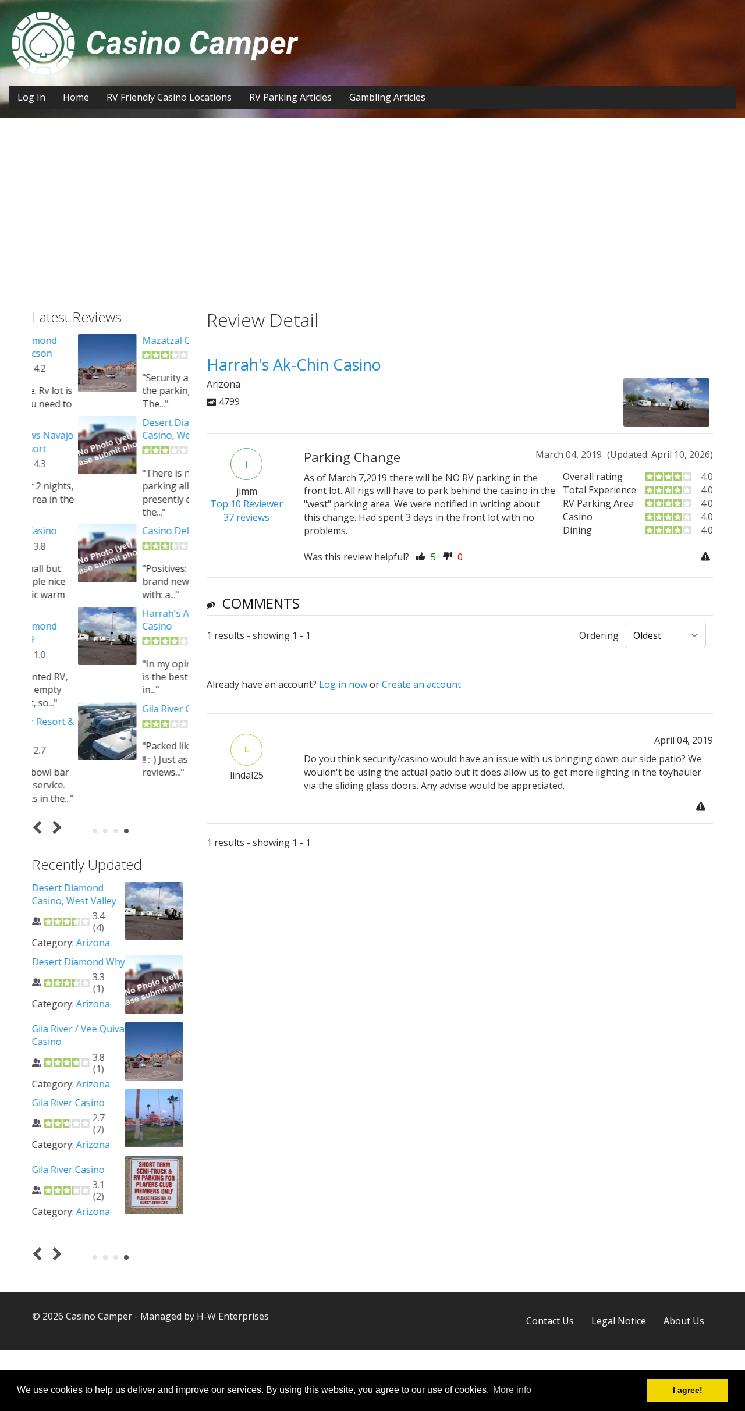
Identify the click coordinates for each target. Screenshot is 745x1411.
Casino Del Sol (127, 530)
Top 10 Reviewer (246, 503)
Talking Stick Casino (140, 1162)
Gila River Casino (132, 708)
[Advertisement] (372, 222)
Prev (40, 827)
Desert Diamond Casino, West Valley (138, 429)
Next (55, 827)
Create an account (421, 684)
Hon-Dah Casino (132, 961)
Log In (31, 97)
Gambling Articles (387, 97)
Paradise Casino (131, 1095)
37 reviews (246, 517)
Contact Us (550, 1320)
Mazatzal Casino (132, 340)
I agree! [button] (688, 1390)
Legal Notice (618, 1320)
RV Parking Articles (290, 97)
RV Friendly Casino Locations (169, 97)
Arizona (157, 942)
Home (76, 97)
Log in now (343, 684)
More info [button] (512, 1390)
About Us (684, 1320)
